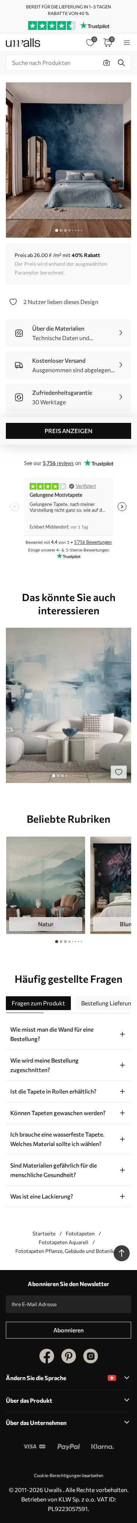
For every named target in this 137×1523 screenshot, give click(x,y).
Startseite (44, 1233)
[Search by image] (107, 63)
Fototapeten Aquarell (63, 1242)
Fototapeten (80, 1233)
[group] (45, 885)
